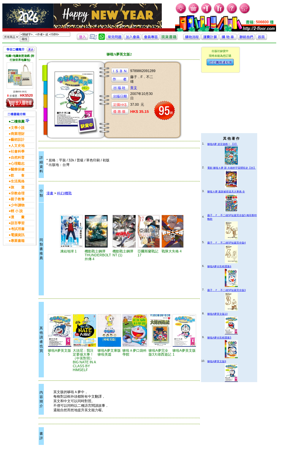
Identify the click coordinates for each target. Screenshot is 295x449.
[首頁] (245, 13)
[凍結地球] (72, 231)
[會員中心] (219, 13)
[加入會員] (207, 13)
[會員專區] (150, 39)
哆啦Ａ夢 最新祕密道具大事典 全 (226, 191)
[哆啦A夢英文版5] (59, 330)
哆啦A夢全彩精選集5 (219, 337)
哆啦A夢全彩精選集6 (219, 266)
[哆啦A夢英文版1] (184, 330)
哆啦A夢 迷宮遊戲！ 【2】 (222, 144)
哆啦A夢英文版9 (216, 361)
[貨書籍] (169, 39)
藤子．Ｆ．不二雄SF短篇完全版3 (226, 290)
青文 (133, 88)
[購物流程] (191, 39)
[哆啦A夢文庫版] (109, 330)
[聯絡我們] (246, 39)
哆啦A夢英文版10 (217, 313)
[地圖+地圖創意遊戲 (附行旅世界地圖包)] (20, 75)
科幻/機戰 (64, 193)
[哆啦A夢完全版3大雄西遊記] (160, 330)
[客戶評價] (93, 39)
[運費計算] (210, 39)
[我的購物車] (194, 13)
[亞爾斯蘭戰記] (149, 231)
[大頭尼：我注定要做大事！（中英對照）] (84, 330)
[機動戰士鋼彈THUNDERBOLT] (98, 231)
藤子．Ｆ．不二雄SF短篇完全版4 (226, 242)
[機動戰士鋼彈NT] (124, 231)
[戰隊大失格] (173, 231)
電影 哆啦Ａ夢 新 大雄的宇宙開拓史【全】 (231, 167)
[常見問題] (232, 13)
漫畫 (49, 193)
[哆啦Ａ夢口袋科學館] (134, 330)
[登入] (82, 39)
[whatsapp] (101, 39)
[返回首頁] (261, 39)
